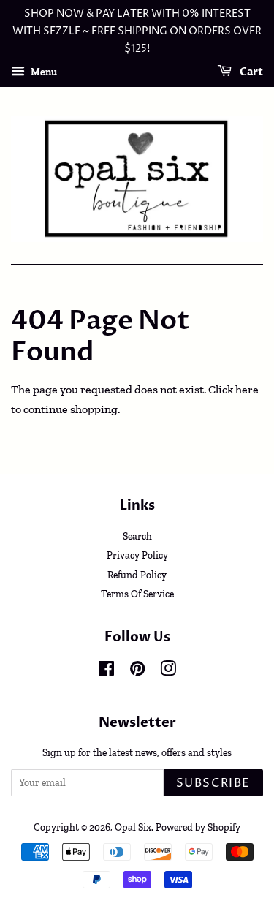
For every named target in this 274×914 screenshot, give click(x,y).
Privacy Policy (137, 555)
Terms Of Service (137, 594)
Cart (250, 73)
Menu (42, 72)
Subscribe (213, 783)
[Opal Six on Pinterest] (137, 671)
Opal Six (133, 827)
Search (137, 536)
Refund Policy (137, 575)
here (247, 389)
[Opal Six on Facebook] (106, 671)
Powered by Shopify (198, 827)
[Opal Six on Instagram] (168, 671)
